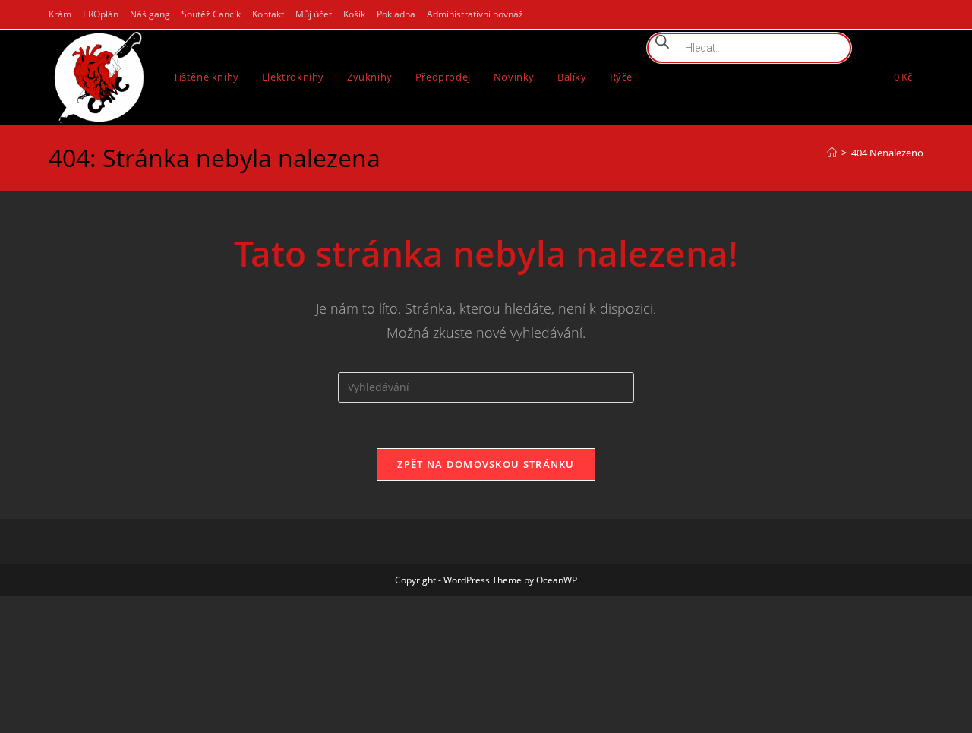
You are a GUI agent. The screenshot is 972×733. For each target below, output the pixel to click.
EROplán (100, 14)
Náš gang (150, 14)
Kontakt (268, 14)
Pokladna (396, 14)
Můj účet (313, 14)
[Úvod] (832, 247)
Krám (60, 14)
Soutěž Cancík (211, 14)
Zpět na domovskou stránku (486, 559)
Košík (354, 14)
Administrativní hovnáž (475, 14)
